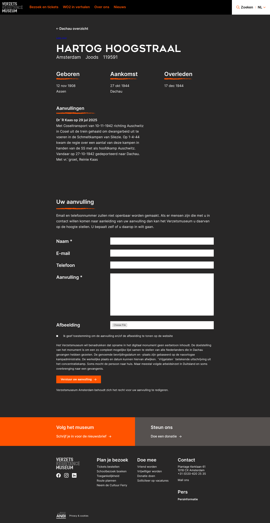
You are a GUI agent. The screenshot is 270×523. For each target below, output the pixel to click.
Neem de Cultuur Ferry (112, 485)
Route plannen (106, 480)
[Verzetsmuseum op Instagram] (67, 475)
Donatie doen (146, 476)
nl (260, 7)
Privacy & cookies (78, 515)
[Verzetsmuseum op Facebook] (59, 475)
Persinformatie (188, 499)
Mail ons (183, 480)
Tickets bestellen (108, 466)
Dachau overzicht (73, 29)
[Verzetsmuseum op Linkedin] (75, 475)
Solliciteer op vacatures (152, 480)
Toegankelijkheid (108, 476)
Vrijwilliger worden (149, 471)
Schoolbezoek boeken (112, 471)
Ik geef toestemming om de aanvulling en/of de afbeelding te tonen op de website (118, 336)
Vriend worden (147, 466)
